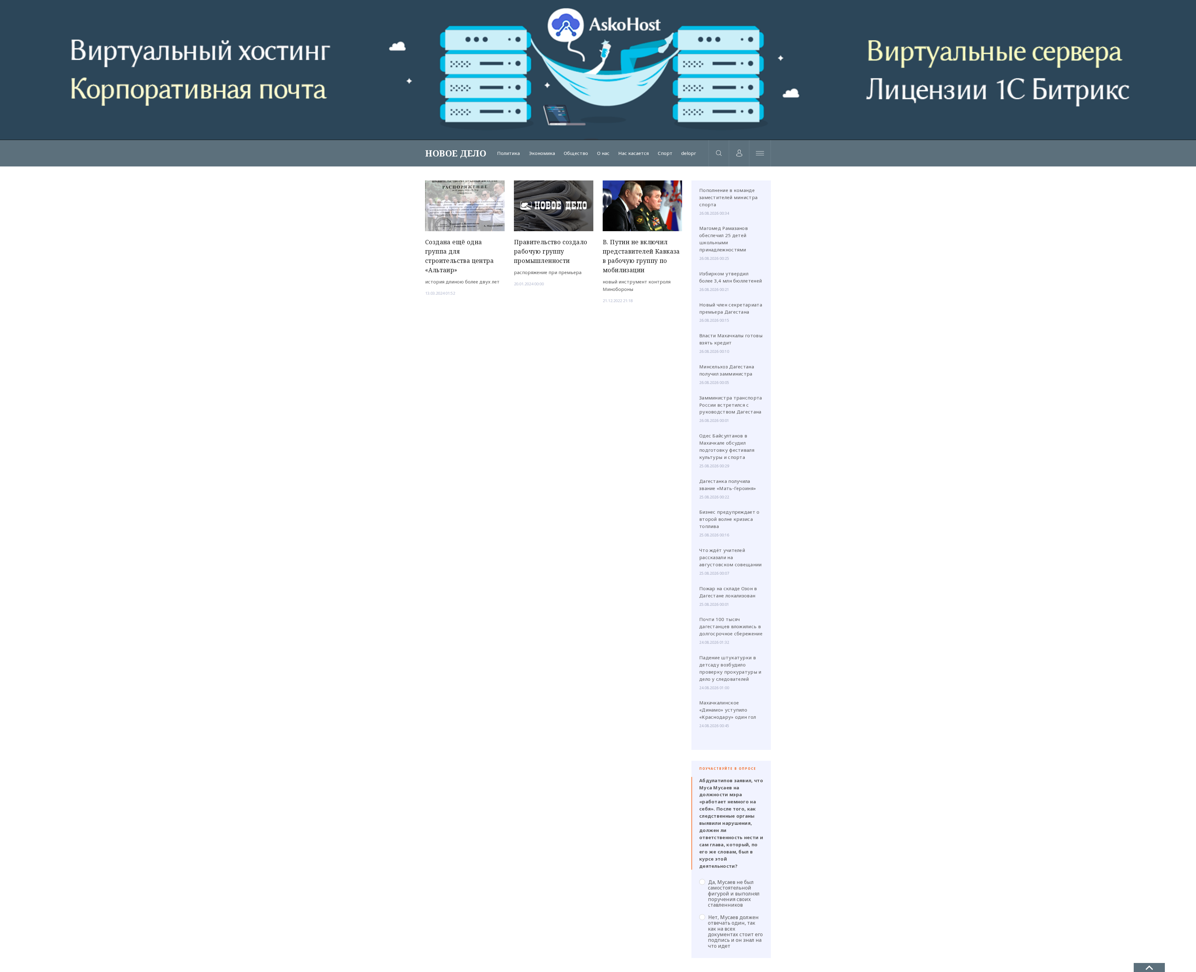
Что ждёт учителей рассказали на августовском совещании (730, 557)
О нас (603, 153)
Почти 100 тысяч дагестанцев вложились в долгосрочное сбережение (730, 626)
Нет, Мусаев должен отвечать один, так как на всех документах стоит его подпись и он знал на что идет (735, 931)
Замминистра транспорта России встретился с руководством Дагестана (730, 405)
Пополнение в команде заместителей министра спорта (728, 197)
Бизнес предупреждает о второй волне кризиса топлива (729, 519)
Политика (508, 153)
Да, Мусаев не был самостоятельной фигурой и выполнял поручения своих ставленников (734, 893)
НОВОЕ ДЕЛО (455, 153)
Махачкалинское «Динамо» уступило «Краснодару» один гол (727, 709)
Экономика (542, 153)
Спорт (665, 153)
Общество (576, 153)
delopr (688, 153)
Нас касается (633, 153)
